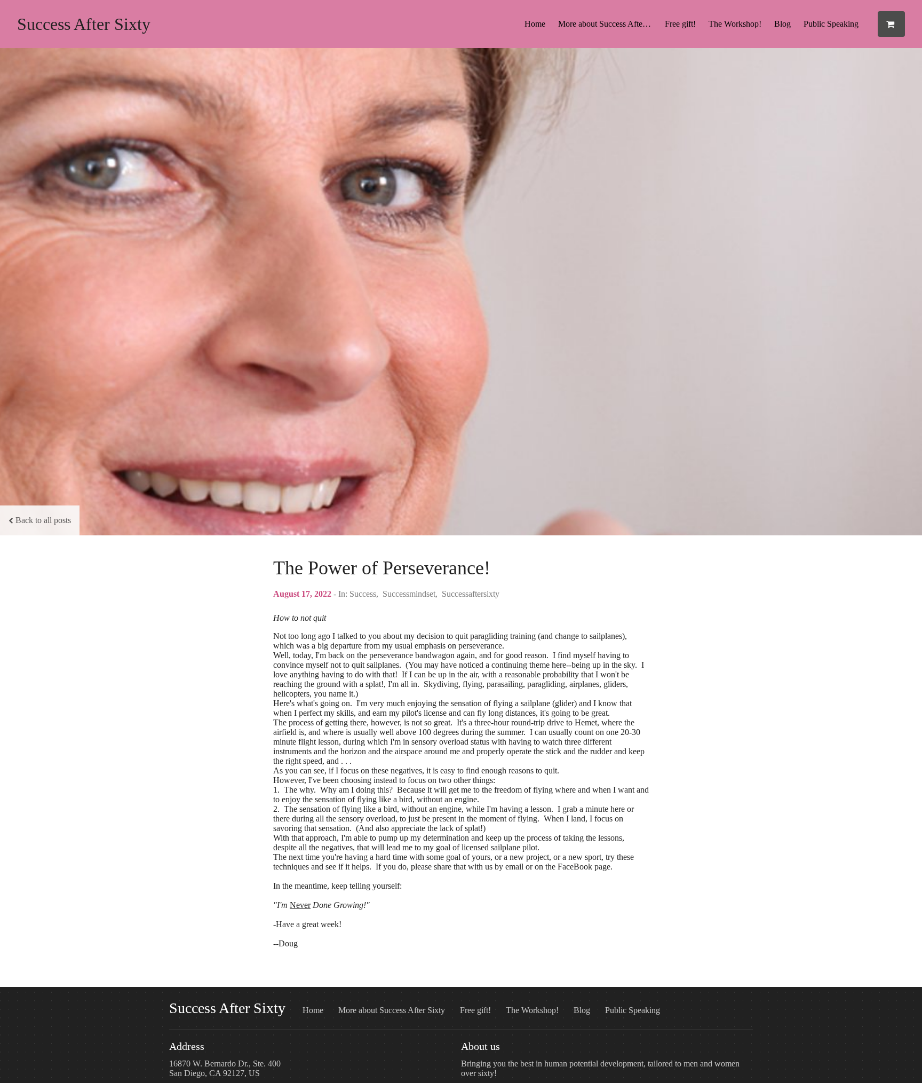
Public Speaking (831, 23)
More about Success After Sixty (608, 23)
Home (534, 23)
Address (186, 1046)
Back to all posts (43, 520)
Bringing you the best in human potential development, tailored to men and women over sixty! (600, 1068)
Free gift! (680, 23)
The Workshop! (735, 23)
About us (480, 1046)
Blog (782, 23)
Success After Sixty (83, 24)
